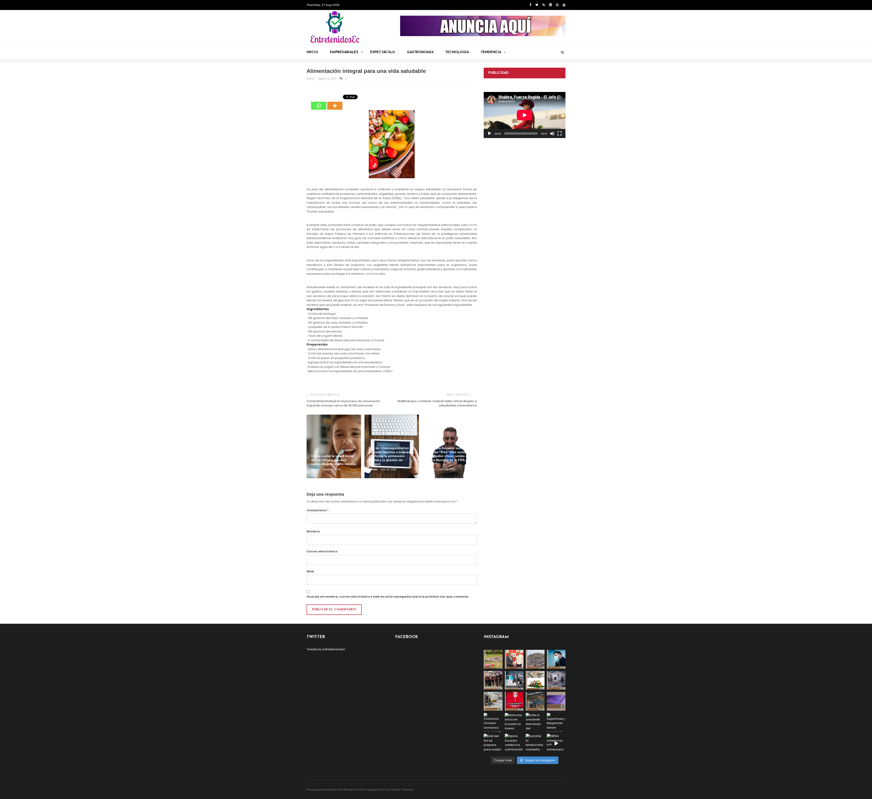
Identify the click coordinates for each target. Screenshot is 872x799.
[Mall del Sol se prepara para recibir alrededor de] (493, 743)
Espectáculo (382, 52)
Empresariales (344, 52)
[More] (334, 102)
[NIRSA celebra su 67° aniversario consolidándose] (556, 743)
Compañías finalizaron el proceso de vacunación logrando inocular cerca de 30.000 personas (343, 403)
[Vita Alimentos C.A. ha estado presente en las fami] (556, 680)
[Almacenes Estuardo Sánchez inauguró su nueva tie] (535, 701)
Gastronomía (420, 52)
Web (310, 571)
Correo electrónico (322, 551)
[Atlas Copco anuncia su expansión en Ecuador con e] (514, 680)
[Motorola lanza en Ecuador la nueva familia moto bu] (514, 722)
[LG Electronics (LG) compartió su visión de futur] (493, 701)
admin (311, 78)
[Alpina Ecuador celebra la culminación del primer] (514, 743)
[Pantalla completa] (559, 133)
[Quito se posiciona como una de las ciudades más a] (535, 659)
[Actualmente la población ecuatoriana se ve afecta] (556, 659)
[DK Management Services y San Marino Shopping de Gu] (535, 680)
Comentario (318, 510)
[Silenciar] (552, 133)
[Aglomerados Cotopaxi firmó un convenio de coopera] (514, 659)
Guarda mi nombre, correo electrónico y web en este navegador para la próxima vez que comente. (388, 596)
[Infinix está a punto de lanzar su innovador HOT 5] (556, 701)
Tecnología (457, 52)
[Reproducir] (489, 133)
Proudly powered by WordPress (330, 789)
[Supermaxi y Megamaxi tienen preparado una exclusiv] (556, 722)
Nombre (313, 531)
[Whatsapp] (318, 102)
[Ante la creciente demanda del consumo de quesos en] (535, 722)
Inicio (312, 52)
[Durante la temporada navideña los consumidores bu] (535, 743)
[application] (524, 115)
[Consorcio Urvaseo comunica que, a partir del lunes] (493, 722)
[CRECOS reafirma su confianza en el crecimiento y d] (493, 680)
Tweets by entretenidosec (326, 649)
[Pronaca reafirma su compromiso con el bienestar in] (493, 659)
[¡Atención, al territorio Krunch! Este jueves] (514, 701)
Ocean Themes (401, 789)
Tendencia (491, 52)
